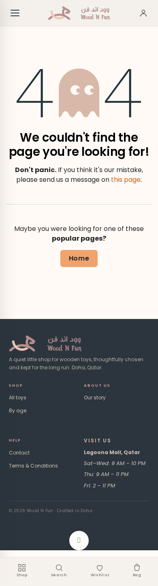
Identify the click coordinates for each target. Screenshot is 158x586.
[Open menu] (15, 13)
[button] (79, 540)
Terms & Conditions (33, 465)
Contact (19, 452)
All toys (17, 397)
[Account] (143, 13)
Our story (95, 397)
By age (17, 410)
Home (79, 258)
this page (126, 179)
